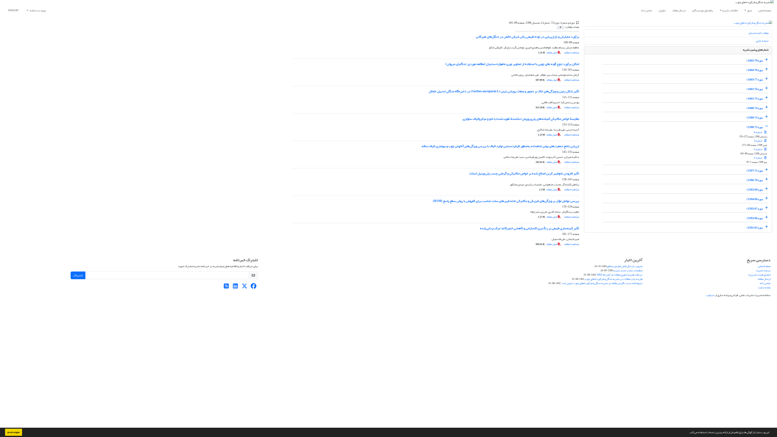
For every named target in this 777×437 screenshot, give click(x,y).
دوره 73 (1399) (755, 117)
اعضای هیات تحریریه (759, 274)
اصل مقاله (548, 52)
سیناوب (710, 295)
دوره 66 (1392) (755, 218)
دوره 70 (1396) (755, 180)
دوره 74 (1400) (755, 108)
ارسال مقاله (679, 10)
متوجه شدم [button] (13, 432)
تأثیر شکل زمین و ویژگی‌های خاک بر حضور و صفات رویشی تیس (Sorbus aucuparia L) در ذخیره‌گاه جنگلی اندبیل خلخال (504, 91)
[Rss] (226, 287)
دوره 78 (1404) (755, 70)
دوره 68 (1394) (755, 199)
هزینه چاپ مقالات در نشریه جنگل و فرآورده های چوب (613, 279)
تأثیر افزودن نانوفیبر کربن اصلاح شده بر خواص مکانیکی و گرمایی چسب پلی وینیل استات (524, 173)
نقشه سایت (764, 287)
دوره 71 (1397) (755, 170)
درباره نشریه (763, 270)
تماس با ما (646, 10)
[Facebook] (253, 287)
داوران (662, 10)
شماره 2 (758, 149)
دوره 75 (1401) (755, 98)
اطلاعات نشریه (730, 10)
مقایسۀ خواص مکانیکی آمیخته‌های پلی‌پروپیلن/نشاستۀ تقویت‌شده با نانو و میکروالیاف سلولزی (521, 119)
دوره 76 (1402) (755, 89)
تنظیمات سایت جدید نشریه (627, 270)
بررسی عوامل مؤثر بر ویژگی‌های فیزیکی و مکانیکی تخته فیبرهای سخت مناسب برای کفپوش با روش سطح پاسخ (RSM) (506, 201)
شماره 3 (758, 140)
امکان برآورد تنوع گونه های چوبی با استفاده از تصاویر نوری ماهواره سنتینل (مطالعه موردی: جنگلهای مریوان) (512, 64)
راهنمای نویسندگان (702, 10)
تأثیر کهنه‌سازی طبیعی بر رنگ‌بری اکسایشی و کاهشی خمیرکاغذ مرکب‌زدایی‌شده (529, 228)
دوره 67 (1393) (755, 208)
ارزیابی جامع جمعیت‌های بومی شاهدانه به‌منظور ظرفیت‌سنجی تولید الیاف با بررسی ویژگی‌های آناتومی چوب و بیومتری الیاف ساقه (500, 146)
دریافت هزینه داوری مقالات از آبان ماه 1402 (619, 274)
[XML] (506, 22)
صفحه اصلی (765, 10)
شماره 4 (758, 132)
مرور (749, 10)
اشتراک (78, 275)
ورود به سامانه (37, 10)
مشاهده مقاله (571, 52)
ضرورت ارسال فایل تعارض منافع (624, 266)
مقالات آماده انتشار (758, 33)
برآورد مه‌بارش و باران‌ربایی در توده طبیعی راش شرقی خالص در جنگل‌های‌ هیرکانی (527, 37)
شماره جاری (762, 40)
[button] (688, 432)
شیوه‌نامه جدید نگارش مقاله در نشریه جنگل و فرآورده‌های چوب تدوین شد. (601, 283)
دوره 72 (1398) (755, 127)
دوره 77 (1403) (755, 79)
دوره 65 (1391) (755, 227)
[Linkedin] (235, 287)
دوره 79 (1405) (755, 60)
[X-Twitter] (244, 287)
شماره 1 (758, 157)
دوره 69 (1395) (755, 189)
